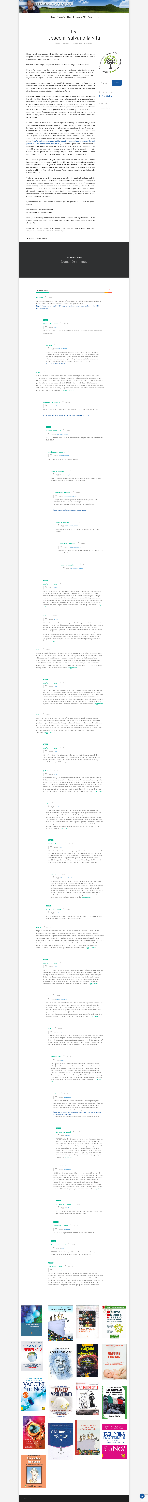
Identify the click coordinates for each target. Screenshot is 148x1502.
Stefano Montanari (62, 44)
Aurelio (55, 406)
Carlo (55, 687)
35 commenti (88, 44)
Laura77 (56, 327)
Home (52, 17)
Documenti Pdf (79, 17)
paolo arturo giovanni (62, 434)
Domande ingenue (74, 260)
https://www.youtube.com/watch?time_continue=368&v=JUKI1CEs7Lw (66, 415)
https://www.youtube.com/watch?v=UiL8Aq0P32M (69, 510)
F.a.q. (90, 17)
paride (58, 807)
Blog (69, 17)
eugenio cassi (67, 1097)
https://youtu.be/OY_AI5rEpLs (55, 363)
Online (105, 96)
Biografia (61, 17)
